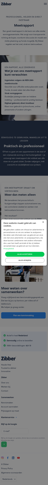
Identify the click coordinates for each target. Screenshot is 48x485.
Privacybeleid (8, 248)
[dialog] (24, 242)
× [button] (43, 222)
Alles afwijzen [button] (25, 260)
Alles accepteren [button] (24, 254)
